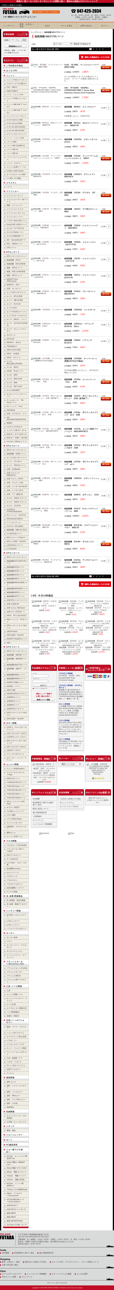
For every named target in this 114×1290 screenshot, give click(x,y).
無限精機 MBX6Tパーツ (16, 678)
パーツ (9, 187)
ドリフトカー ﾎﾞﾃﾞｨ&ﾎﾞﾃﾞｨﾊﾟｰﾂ (17, 200)
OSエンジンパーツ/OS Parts (16, 803)
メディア (10, 1126)
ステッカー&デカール (15, 754)
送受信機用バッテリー (15, 888)
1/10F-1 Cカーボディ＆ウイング (17, 728)
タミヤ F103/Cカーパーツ (17, 312)
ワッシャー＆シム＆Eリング (17, 1053)
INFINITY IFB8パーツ (15, 682)
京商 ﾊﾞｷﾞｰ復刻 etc (15, 494)
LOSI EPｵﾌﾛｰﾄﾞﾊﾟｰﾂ (14, 545)
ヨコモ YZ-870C (14, 506)
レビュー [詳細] (95, 759)
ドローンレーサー (14, 1135)
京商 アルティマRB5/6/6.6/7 (13, 474)
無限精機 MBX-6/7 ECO (17, 530)
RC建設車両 (12, 1145)
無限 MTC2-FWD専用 (16, 271)
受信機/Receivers (14, 869)
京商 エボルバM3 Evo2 (16, 608)
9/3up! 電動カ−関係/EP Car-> (16, 1163)
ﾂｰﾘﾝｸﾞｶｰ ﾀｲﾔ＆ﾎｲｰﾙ (14, 427)
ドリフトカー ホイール (16, 213)
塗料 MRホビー (13, 1096)
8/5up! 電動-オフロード (17, 1172)
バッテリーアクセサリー (16, 929)
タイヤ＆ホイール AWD (16, 174)
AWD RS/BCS (12, 91)
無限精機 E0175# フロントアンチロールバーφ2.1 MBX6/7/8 (44, 649)
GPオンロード (13, 553)
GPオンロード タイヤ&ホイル (17, 626)
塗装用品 (10, 1107)
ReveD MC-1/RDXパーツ (17, 224)
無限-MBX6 (11, 1217)
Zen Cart (71, 1288)
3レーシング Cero (14, 406)
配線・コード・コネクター (16, 1028)
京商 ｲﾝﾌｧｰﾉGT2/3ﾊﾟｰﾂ (15, 612)
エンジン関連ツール (15, 994)
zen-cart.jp (78, 1288)
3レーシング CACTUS (16, 515)
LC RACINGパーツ (14, 534)
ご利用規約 (37, 816)
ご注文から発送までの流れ (11, 5)
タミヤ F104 (12, 308)
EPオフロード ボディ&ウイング (17, 742)
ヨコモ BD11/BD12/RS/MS (14, 362)
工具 (8, 990)
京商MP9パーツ (13, 705)
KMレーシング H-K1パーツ (17, 620)
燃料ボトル (11, 833)
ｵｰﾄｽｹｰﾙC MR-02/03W (15, 130)
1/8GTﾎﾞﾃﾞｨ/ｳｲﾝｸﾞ (14, 750)
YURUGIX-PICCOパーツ (16, 782)
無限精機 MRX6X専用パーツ (17, 584)
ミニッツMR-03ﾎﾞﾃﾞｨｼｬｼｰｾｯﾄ (17, 105)
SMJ (8, 643)
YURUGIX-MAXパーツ (16, 794)
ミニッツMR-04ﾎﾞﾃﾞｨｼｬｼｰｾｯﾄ (17, 111)
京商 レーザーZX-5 (15, 490)
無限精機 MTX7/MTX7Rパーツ (17, 562)
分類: (33, 44)
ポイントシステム (67, 803)
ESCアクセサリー (14, 855)
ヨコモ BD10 (12, 367)
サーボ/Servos (12, 859)
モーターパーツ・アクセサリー (16, 946)
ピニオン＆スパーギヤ (15, 1044)
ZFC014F (10, 339)
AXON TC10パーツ (15, 371)
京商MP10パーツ (13, 701)
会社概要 (36, 799)
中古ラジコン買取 (9, 1277)
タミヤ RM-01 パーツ (16, 319)
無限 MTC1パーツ (14, 275)
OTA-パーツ (11, 247)
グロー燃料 (11, 815)
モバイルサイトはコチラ (12, 1274)
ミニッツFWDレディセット (17, 99)
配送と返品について (41, 809)
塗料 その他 (12, 1103)
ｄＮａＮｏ (11, 183)
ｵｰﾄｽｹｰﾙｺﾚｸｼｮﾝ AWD (15, 120)
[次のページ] (109, 49)
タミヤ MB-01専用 (15, 300)
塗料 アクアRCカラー (16, 1099)
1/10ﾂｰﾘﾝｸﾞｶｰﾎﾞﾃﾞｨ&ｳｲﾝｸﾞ (17, 733)
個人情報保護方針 (40, 812)
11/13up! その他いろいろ (17, 1225)
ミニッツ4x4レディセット (17, 80)
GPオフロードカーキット (17, 651)
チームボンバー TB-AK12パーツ (15, 401)
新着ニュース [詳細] (71, 668)
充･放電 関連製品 (14, 896)
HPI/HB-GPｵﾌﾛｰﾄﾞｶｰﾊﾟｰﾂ (16, 694)
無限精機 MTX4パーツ (15, 575)
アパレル (10, 1073)
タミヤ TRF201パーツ (16, 465)
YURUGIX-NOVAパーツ (16, 798)
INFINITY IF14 (13, 285)
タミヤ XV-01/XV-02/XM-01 (17, 324)
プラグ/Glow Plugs (14, 819)
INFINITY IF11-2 (14, 342)
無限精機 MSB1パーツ (16, 454)
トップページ (36, 32)
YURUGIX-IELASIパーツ (16, 790)
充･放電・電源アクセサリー (17, 905)
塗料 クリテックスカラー (16, 1087)
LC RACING (11, 549)
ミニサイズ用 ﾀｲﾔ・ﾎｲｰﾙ (16, 430)
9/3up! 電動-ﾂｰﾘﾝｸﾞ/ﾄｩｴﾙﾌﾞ (17, 1168)
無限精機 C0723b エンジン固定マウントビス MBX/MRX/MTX (81, 430)
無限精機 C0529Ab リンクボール (79, 310)
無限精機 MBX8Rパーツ (17, 655)
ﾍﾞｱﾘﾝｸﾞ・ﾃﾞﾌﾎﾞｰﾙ (14, 1062)
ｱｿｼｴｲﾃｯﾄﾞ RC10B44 (15, 526)
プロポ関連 (11, 841)
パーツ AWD (12, 142)
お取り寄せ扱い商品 (10, 1265)
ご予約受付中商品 (14, 66)
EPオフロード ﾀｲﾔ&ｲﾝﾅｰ (16, 537)
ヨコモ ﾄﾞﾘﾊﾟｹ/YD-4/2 (15, 228)
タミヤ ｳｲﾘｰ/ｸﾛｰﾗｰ (14, 461)
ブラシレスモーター (15, 972)
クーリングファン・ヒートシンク (16, 956)
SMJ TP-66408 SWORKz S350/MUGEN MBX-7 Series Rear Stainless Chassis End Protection (79, 90)
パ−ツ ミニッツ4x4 (15, 94)
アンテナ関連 (12, 892)
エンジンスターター (15, 823)
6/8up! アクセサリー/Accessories (14, 1194)
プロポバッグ (12, 876)
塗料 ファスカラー (15, 1092)
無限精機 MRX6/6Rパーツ (17, 588)
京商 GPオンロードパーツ (17, 600)
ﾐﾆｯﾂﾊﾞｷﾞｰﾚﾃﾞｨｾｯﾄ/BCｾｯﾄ (17, 84)
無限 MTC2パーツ (14, 268)
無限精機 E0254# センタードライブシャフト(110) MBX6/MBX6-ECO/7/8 (71, 649)
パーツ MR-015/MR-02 (16, 146)
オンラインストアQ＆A (69, 806)
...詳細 (103, 65)
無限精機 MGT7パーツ (15, 596)
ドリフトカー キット (15, 196)
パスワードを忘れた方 (41, 688)
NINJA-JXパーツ (13, 778)
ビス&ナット (12, 1040)
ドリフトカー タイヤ (15, 209)
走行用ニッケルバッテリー (16, 916)
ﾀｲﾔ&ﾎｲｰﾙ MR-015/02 (15, 171)
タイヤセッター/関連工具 (17, 1008)
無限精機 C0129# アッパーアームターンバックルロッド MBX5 (81, 157)
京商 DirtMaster (13, 469)
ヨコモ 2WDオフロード (17, 498)
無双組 (9, 423)
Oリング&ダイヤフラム (16, 1065)
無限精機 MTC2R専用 (16, 264)
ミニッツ (10, 75)
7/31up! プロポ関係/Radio (17, 1189)
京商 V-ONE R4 (13, 604)
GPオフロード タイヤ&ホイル (17, 714)
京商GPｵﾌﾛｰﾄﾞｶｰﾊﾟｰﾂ (15, 709)
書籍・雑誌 (11, 1130)
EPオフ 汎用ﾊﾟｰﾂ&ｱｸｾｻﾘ (16, 541)
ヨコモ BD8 (12, 382)
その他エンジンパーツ (15, 811)
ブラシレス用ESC (14, 976)
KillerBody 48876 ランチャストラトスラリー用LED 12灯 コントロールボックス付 (45, 776)
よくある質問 (82, 1274)
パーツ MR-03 (12, 149)
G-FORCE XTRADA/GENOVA (14, 510)
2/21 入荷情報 (64, 704)
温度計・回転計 (13, 1016)
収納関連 (10, 1111)
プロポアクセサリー (15, 884)
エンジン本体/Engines (15, 768)
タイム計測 (11, 1004)
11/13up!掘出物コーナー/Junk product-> (15, 1200)
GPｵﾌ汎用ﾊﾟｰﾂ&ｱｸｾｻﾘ (15, 719)
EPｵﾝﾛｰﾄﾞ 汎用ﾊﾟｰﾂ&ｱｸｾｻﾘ (17, 438)
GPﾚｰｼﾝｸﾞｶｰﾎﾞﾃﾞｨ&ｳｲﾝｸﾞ (16, 747)
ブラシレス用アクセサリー (16, 981)
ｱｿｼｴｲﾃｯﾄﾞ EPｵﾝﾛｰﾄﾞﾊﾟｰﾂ (16, 442)
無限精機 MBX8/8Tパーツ (17, 660)
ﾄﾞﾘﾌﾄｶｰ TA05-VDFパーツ (17, 221)
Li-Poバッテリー (13, 921)
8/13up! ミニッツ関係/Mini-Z (15, 1184)
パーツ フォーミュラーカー (17, 158)
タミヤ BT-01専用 (14, 296)
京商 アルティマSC (15, 483)
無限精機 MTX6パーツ (15, 567)
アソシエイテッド (14, 522)
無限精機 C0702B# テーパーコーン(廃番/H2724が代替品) (80, 359)
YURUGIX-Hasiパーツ (15, 786)
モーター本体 (12, 937)
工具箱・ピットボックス (16, 1122)
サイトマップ (38, 820)
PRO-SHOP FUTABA (51, 1288)
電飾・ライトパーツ (15, 205)
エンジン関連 (12, 764)
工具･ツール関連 (14, 986)
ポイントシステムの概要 (61, 1274)
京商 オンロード (14, 288)
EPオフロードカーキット (17, 450)
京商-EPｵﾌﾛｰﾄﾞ (13, 1205)
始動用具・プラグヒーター (16, 828)
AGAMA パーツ (13, 686)
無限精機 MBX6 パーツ (16, 675)
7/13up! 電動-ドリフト (16, 1176)
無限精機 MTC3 (13, 260)
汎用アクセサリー (14, 1069)
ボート (9, 1140)
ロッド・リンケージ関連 (16, 1048)
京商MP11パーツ (13, 697)
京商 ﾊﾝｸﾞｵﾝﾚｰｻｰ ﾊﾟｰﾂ (16, 414)
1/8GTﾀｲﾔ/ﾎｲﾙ (12, 631)
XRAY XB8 (11, 690)
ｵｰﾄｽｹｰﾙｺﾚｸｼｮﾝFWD (14, 123)
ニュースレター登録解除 (42, 824)
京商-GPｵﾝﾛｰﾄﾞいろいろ (16, 1209)
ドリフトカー (12, 191)
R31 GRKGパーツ (14, 244)
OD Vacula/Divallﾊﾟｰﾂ (16, 240)
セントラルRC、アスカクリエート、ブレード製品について (75, 1262)
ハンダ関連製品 (13, 1012)
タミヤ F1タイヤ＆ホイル (17, 315)
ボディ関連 (11, 723)
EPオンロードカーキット (17, 256)
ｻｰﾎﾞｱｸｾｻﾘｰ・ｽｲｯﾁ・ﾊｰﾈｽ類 (16, 864)
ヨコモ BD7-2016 (14, 386)
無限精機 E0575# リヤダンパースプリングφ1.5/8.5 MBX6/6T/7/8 (98, 630)
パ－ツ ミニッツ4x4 (15, 138)
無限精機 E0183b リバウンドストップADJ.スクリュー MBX (71, 610)
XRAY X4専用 (13, 354)
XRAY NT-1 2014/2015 (16, 615)
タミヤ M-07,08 (13, 304)
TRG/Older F (12, 346)
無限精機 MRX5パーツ (16, 592)
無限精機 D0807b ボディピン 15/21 (81, 495)
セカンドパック (13, 872)
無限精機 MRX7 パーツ (16, 579)
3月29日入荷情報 (66, 673)
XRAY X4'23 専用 (13, 350)
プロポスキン (12, 880)
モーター (10, 933)
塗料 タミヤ (11, 1082)
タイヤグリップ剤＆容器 (16, 1037)
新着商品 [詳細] (41, 759)
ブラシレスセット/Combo (18, 968)
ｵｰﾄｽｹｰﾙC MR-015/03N (16, 127)
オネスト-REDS (13, 807)
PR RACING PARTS (15, 519)
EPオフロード (13, 446)
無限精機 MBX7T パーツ (17, 670)
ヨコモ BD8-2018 (14, 379)
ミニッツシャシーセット (16, 116)
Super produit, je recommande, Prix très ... (98, 772)
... (105, 49)
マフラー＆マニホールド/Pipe (15, 773)
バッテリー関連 (13, 911)
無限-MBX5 (11, 1213)
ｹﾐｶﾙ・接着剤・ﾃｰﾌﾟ (15, 1058)
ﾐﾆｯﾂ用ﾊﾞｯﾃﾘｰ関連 (14, 178)
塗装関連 (10, 1077)
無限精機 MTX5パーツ (15, 571)
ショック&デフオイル (15, 1033)
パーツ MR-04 (12, 153)
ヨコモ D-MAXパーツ (15, 232)
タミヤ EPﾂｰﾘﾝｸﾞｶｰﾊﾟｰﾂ (16, 292)
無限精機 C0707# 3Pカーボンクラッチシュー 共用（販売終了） (81, 397)
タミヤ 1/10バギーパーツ (17, 458)
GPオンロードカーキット (17, 557)
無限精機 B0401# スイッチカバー (80, 107)
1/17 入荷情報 (64, 739)
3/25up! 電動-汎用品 (15, 1179)
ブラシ (9, 941)
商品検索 (10, 34)
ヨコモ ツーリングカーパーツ (17, 395)
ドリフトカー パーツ (15, 217)
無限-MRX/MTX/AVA (15, 1221)
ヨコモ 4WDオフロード (17, 502)
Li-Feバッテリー (13, 925)
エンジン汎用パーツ (15, 836)
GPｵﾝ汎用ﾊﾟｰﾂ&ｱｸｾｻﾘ (15, 635)
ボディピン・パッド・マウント (16, 759)
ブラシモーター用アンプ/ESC (15, 850)
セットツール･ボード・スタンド (17, 999)
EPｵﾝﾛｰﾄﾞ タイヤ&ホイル (17, 434)
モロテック (11, 335)
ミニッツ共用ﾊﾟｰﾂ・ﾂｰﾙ (16, 167)
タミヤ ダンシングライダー (16, 330)
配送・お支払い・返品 (11, 1262)
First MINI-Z (12, 87)
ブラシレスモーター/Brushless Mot (15, 963)
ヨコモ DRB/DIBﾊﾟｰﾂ (15, 236)
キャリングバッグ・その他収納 (16, 1117)
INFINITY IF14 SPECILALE (12, 280)
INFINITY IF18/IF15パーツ (17, 639)
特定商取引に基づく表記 (24, 1253)
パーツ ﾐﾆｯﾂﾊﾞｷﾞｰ (14, 163)
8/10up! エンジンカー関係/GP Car (17, 1157)
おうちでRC (12, 70)
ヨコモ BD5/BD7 (13, 390)
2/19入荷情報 (64, 720)
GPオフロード (13, 647)
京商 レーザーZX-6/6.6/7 (17, 486)
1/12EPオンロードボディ (17, 737)
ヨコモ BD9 (12, 375)
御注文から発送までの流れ (35, 1262)
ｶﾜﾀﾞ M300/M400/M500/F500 (16, 418)
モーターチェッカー (15, 951)
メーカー (65, 758)
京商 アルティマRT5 (15, 479)
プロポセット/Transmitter (17, 845)
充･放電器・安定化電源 (16, 900)
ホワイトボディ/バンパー (17, 134)
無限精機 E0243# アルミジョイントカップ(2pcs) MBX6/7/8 (98, 610)
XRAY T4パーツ (14, 357)
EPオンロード (13, 252)
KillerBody (11, 410)
